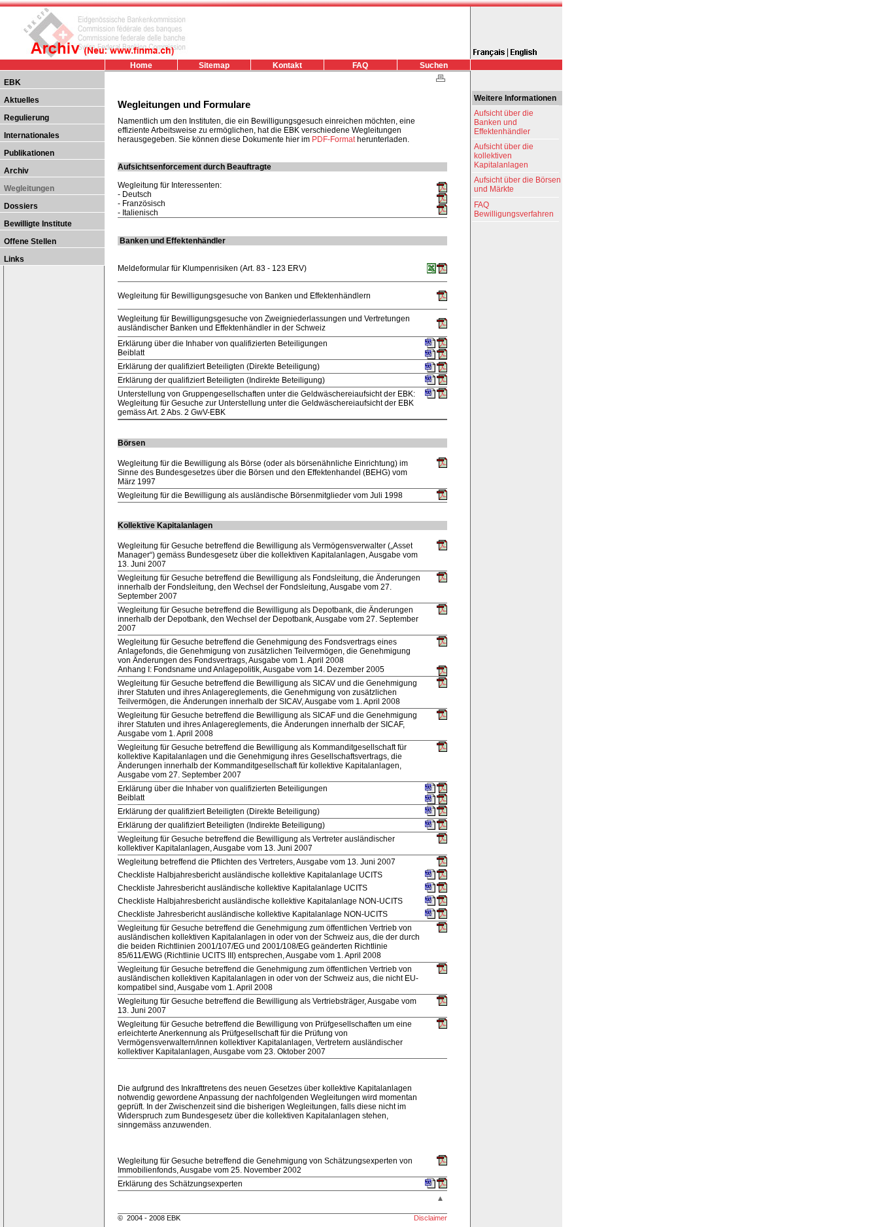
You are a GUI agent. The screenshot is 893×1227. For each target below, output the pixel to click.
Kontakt (287, 65)
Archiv (16, 170)
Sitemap (214, 65)
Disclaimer (430, 1218)
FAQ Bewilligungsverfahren (514, 209)
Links (14, 259)
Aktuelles (21, 100)
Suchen (434, 65)
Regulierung (26, 117)
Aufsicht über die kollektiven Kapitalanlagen (503, 155)
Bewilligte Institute (38, 223)
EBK (12, 82)
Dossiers (21, 206)
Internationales (31, 135)
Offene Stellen (30, 241)
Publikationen (29, 153)
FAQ (360, 65)
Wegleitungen (29, 188)
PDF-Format (333, 139)
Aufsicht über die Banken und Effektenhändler (503, 122)
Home (141, 65)
